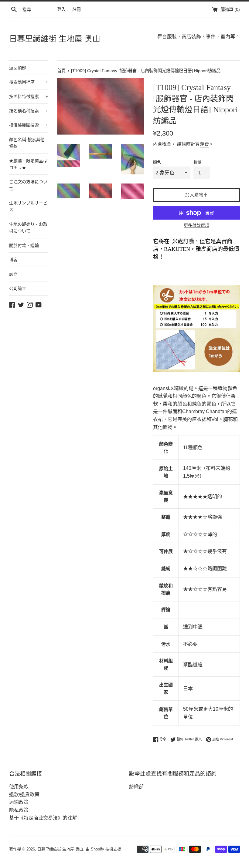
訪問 (13, 273)
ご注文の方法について (28, 185)
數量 (197, 162)
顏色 (157, 162)
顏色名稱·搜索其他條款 (27, 143)
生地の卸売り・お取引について (28, 227)
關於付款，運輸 (24, 245)
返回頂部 (17, 67)
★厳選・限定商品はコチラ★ (28, 164)
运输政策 (19, 802)
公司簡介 (17, 288)
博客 (13, 259)
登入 (61, 9)
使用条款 (19, 786)
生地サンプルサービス (28, 206)
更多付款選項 (196, 225)
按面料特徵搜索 (28, 96)
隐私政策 (19, 810)
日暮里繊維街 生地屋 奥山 (54, 39)
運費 (204, 143)
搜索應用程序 (28, 81)
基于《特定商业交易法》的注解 (43, 817)
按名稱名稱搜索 (28, 110)
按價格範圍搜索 (28, 125)
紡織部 (136, 786)
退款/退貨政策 (24, 794)
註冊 (76, 9)
